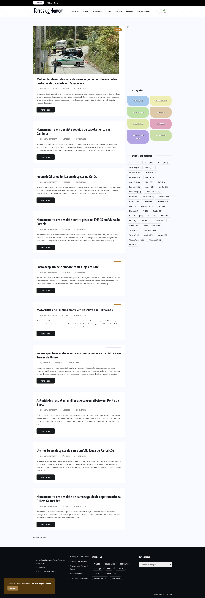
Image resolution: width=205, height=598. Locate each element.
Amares (85, 11)
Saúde (160, 221)
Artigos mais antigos (40, 537)
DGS (161, 182)
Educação (134, 187)
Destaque (98, 569)
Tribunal (134, 230)
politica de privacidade (41, 583)
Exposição (148, 196)
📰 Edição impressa (144, 11)
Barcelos (151, 172)
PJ (145, 211)
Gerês (148, 201)
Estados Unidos (153, 192)
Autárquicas (135, 172)
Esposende (135, 192)
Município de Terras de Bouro (79, 567)
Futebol (134, 201)
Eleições (149, 187)
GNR (132, 206)
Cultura (149, 182)
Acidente (134, 163)
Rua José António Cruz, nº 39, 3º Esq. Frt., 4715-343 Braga (49, 561)
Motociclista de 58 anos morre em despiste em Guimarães (75, 310)
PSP (132, 221)
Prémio (152, 216)
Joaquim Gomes (44, 363)
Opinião (161, 124)
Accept (12, 588)
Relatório (146, 221)
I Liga (162, 206)
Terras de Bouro (97, 11)
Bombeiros (134, 177)
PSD (164, 216)
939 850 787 (40, 567)
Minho (110, 11)
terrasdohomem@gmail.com (45, 571)
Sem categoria (110, 574)
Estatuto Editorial (77, 573)
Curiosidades (160, 101)
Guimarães (147, 206)
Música (133, 211)
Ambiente (134, 168)
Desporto (129, 11)
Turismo (134, 235)
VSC (132, 245)
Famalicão (164, 196)
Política (157, 211)
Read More (45, 110)
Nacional (119, 11)
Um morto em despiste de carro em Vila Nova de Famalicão (75, 450)
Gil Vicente (162, 201)
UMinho (148, 235)
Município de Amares (78, 561)
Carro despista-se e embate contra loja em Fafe (68, 267)
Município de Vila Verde (79, 557)
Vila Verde (74, 11)
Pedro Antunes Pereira (48, 89)
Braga (149, 177)
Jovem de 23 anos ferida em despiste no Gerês (67, 176)
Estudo (133, 196)
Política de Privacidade (79, 578)
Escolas (163, 187)
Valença (162, 235)
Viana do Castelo (136, 240)
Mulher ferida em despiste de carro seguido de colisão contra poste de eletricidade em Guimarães (77, 81)
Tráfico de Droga (151, 230)
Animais (149, 168)
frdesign (169, 594)
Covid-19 (134, 182)
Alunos (148, 163)
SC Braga (134, 225)
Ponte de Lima (136, 216)
